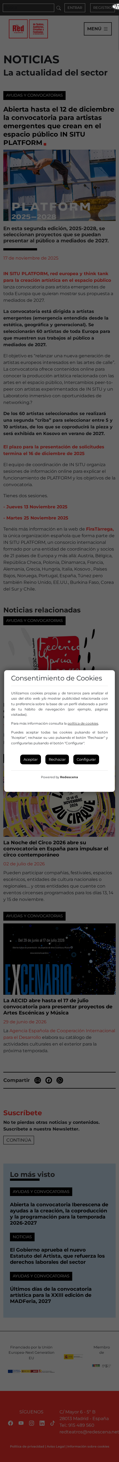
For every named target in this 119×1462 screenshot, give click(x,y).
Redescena (69, 777)
